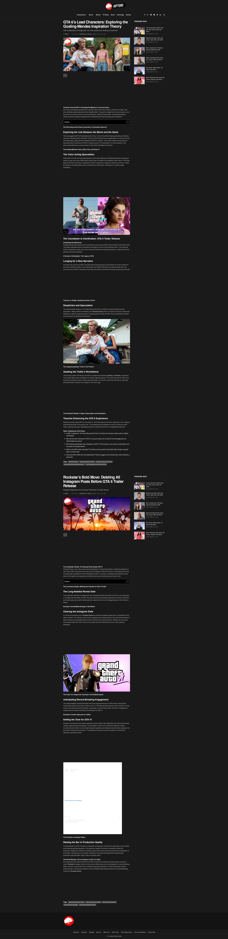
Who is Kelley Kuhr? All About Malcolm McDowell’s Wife (154, 49)
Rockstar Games (97, 311)
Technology (120, 15)
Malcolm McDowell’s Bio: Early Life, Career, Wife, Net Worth (154, 58)
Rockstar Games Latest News (104, 461)
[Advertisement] (96, 91)
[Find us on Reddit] (151, 14)
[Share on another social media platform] (65, 75)
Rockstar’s (71, 864)
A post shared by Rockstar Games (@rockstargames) (93, 831)
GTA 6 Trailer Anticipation (109, 902)
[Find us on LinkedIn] (160, 14)
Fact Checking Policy (126, 932)
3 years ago (74, 34)
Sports (91, 15)
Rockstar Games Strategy (70, 905)
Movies (98, 15)
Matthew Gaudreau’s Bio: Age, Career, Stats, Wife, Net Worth (154, 39)
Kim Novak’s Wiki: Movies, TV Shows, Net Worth (154, 68)
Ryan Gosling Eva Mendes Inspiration (74, 464)
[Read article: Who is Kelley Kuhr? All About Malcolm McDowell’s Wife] (139, 51)
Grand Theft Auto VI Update (93, 902)
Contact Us (76, 932)
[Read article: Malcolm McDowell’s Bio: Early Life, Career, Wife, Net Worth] (139, 60)
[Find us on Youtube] (154, 14)
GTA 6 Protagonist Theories (87, 461)
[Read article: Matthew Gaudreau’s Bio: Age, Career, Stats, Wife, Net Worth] (139, 41)
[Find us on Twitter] (147, 14)
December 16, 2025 (152, 34)
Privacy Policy (151, 932)
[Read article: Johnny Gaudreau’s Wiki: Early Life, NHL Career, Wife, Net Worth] (139, 31)
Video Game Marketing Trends (87, 905)
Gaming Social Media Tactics (76, 902)
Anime (113, 15)
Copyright (91, 932)
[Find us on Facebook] (144, 14)
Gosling (109, 375)
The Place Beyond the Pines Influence (96, 464)
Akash (66, 34)
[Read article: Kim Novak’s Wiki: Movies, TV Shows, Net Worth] (139, 70)
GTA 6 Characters (73, 461)
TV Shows (105, 15)
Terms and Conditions (140, 932)
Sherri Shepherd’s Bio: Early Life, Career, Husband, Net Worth (155, 78)
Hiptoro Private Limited (115, 936)
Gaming (128, 15)
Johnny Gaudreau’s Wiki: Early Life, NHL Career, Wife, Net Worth (154, 29)
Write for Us (106, 932)
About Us (98, 932)
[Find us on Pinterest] (157, 14)
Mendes (118, 375)
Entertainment (81, 15)
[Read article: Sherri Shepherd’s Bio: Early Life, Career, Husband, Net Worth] (139, 80)
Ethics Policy (115, 932)
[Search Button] (164, 14)
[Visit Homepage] (114, 6)
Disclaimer (84, 932)
